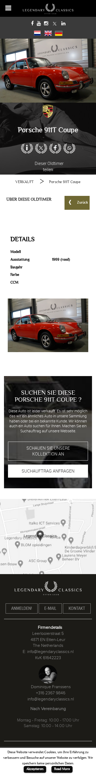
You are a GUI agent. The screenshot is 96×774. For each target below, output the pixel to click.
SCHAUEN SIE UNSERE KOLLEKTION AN (48, 451)
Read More (62, 769)
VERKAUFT (24, 182)
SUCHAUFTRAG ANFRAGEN (48, 471)
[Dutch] (37, 33)
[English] (48, 33)
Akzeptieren (34, 769)
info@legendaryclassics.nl (50, 651)
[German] (58, 33)
